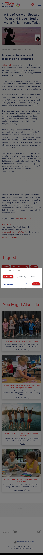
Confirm (36, 284)
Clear (28, 284)
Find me (9, 277)
